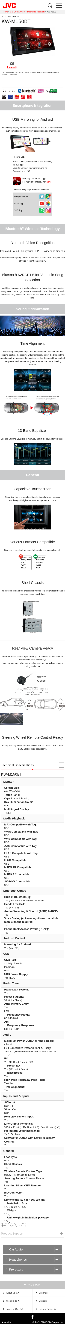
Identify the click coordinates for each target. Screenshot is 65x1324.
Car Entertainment (17, 12)
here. (49, 182)
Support (43, 1301)
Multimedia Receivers (36, 12)
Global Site (11, 1301)
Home (5, 12)
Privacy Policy (46, 1309)
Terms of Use (12, 1309)
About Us (10, 1292)
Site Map (43, 1292)
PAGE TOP (32, 1284)
